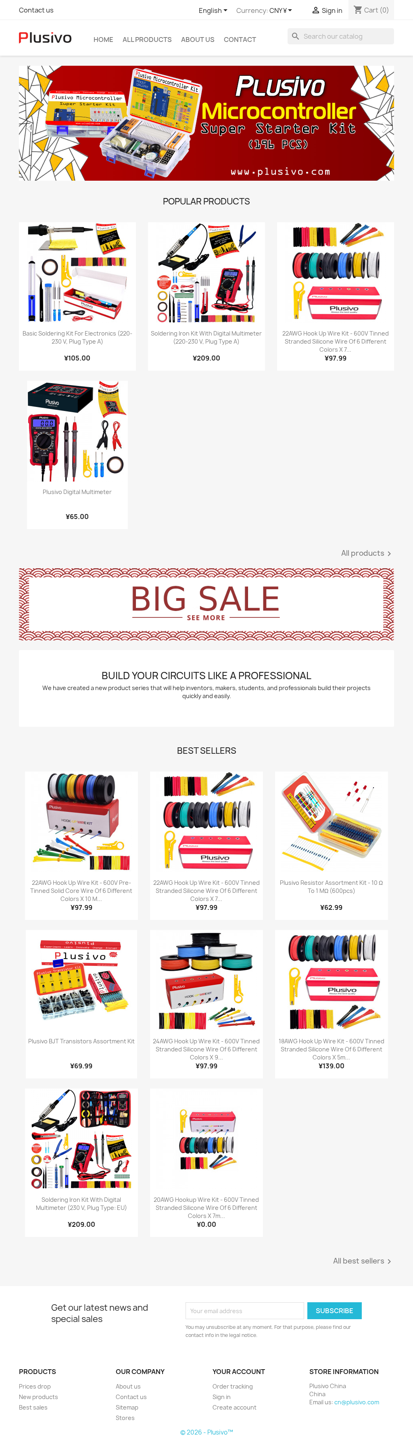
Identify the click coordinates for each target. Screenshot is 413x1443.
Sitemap (127, 1407)
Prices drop (35, 1386)
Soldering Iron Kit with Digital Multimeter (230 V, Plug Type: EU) (81, 1204)
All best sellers (363, 1261)
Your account (239, 1371)
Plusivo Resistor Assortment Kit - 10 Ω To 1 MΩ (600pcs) (331, 887)
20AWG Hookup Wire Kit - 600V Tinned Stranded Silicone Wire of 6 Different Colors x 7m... (206, 1208)
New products (38, 1397)
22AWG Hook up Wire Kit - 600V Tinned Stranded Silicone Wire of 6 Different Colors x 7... (335, 341)
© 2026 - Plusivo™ (206, 1432)
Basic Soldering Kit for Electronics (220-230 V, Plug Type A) (77, 337)
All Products (147, 39)
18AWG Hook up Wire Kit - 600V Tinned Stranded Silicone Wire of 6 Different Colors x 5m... (331, 1049)
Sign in (222, 1397)
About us (198, 39)
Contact (240, 39)
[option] (206, 123)
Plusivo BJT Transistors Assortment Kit (81, 1041)
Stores (125, 1418)
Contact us (36, 10)
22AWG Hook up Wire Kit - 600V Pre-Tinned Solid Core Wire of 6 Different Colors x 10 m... (81, 891)
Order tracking (233, 1386)
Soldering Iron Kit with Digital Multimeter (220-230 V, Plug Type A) (206, 337)
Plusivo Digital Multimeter (77, 492)
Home (103, 39)
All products (367, 554)
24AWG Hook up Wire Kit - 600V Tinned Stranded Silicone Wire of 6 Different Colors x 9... (206, 1049)
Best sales (33, 1407)
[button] (47, 123)
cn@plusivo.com (356, 1402)
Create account (235, 1407)
